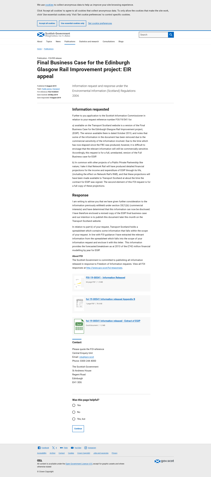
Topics (49, 41)
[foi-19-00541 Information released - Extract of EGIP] (79, 326)
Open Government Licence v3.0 (79, 464)
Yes (79, 405)
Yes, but (81, 418)
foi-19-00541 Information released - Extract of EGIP (113, 320)
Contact (62, 453)
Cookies (71, 453)
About (39, 41)
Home (39, 49)
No (78, 412)
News (58, 41)
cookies (49, 4)
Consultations (109, 41)
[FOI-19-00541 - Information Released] (79, 282)
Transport (56, 89)
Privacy (114, 453)
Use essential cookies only (72, 23)
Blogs (121, 41)
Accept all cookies (47, 23)
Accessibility (41, 453)
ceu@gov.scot (86, 357)
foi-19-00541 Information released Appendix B (110, 299)
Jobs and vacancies (100, 453)
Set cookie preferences (100, 23)
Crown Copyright (83, 453)
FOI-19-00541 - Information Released (105, 277)
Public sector (47, 89)
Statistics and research (89, 41)
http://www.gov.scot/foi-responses (104, 267)
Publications (69, 41)
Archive (52, 453)
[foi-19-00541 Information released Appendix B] (79, 304)
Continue (78, 428)
